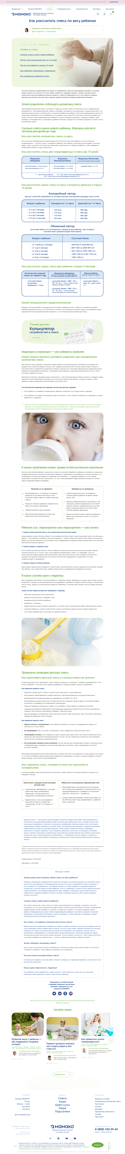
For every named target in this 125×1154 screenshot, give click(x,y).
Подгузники (62, 1111)
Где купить (110, 9)
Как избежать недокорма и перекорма (37, 71)
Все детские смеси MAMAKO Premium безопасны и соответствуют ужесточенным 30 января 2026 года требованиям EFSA (62, 2)
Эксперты (97, 9)
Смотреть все (59, 1074)
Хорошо (98, 1145)
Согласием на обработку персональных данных (47, 1148)
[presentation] (14, 1041)
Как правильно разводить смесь (34, 76)
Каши (62, 1101)
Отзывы (98, 1114)
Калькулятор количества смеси (108, 1101)
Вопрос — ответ (23, 1104)
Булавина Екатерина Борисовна (46, 28)
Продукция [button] (16, 9)
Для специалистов (22, 1115)
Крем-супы (62, 1104)
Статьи (49, 9)
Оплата (98, 1106)
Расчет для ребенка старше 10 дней (36, 65)
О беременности (64, 9)
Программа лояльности (104, 1112)
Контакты (26, 1109)
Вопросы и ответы (102, 1099)
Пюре (62, 1108)
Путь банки (99, 1104)
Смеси (62, 1098)
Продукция (62, 1095)
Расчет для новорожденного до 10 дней (38, 60)
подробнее (113, 2)
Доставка (99, 1109)
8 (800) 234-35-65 (106, 1129)
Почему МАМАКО (35, 9)
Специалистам (82, 9)
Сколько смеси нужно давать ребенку (37, 55)
